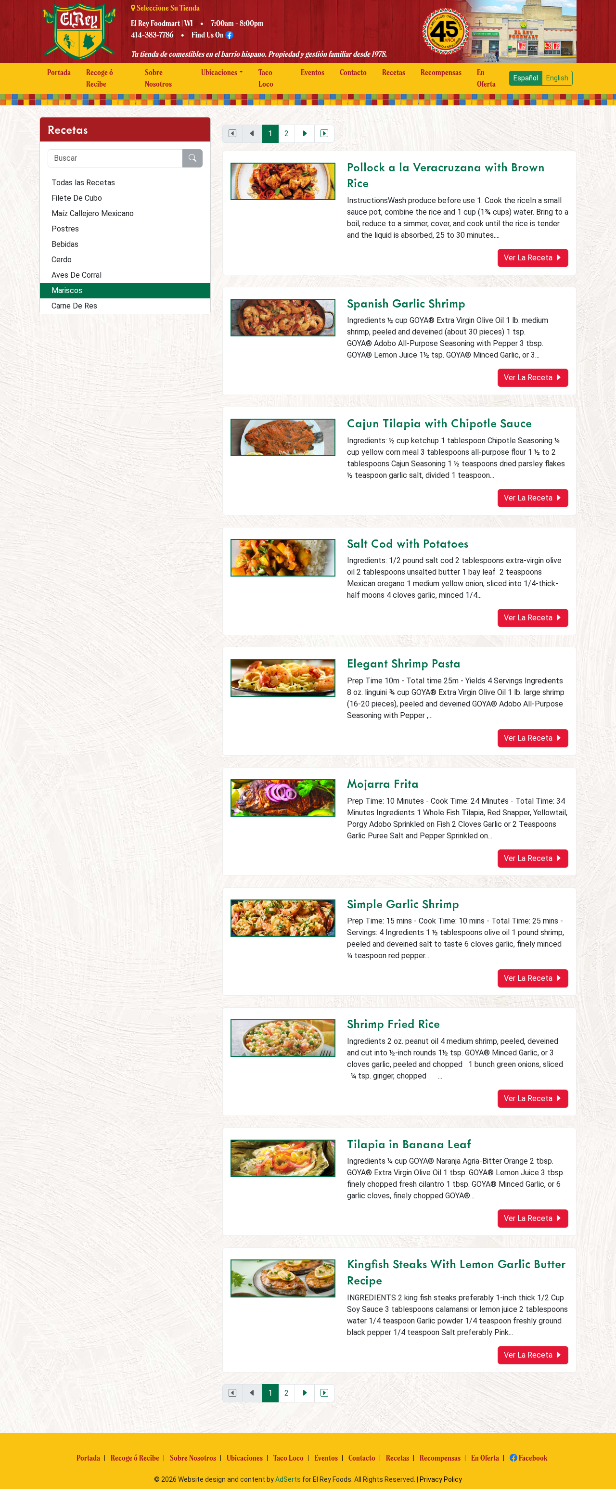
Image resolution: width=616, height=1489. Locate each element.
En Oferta (486, 78)
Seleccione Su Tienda (167, 8)
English (557, 78)
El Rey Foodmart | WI (161, 23)
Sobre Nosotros (158, 78)
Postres (65, 228)
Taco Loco (265, 78)
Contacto (353, 72)
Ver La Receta (529, 257)
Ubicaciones (219, 72)
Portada (59, 72)
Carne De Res (74, 305)
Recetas (393, 72)
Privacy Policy (441, 1479)
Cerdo (61, 259)
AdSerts (288, 1479)
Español (525, 78)
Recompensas (441, 72)
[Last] (324, 134)
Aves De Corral (76, 275)
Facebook (532, 1458)
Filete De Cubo (76, 198)
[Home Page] (79, 31)
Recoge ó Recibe (99, 78)
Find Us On (208, 35)
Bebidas (64, 244)
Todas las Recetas (83, 182)
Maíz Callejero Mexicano (92, 213)
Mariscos (66, 290)
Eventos (312, 72)
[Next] (305, 134)
